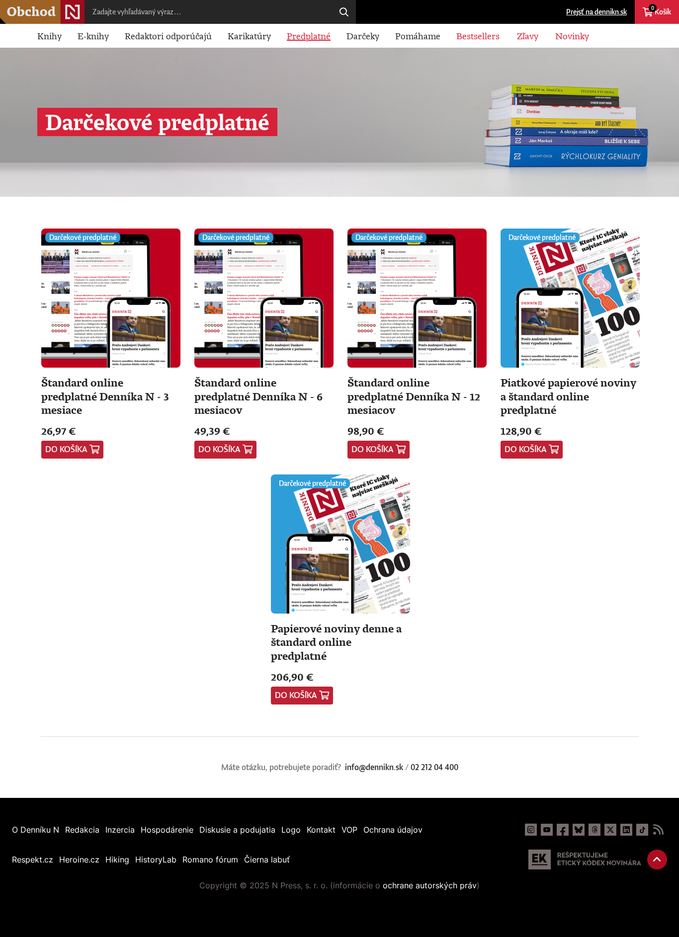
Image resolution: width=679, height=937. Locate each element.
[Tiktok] (642, 830)
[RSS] (658, 830)
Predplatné (309, 36)
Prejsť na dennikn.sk (596, 11)
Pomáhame (417, 36)
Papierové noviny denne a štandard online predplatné (336, 642)
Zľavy (527, 36)
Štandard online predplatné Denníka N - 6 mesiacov (258, 396)
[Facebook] (563, 830)
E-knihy (93, 36)
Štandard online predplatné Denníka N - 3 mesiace (105, 396)
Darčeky (362, 36)
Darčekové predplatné (82, 237)
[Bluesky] (579, 830)
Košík (661, 10)
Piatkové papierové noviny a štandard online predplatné (568, 396)
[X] (610, 830)
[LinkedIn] (626, 830)
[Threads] (594, 830)
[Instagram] (531, 830)
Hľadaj (344, 12)
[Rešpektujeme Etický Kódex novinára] (584, 859)
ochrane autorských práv (430, 885)
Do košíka (66, 449)
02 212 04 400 (434, 767)
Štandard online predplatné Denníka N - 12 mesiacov (413, 396)
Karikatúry (249, 36)
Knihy (49, 36)
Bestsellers (478, 36)
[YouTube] (547, 830)
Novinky (572, 36)
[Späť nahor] (657, 859)
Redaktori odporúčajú (168, 36)
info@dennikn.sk (374, 767)
